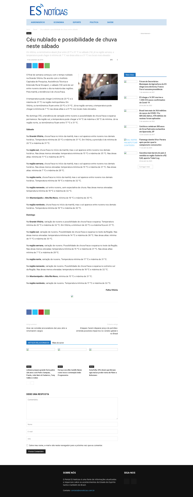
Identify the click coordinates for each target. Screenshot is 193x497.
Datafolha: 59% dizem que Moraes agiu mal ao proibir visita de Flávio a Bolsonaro (103, 372)
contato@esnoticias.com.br (83, 490)
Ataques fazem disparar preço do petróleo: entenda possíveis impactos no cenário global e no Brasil (97, 331)
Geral (35, 29)
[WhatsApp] (47, 65)
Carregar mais (144, 167)
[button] (163, 22)
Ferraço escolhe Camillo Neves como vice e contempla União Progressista (70, 372)
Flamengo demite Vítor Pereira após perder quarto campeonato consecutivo (152, 142)
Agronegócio (38, 22)
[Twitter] (35, 65)
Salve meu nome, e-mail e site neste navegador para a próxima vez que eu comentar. (66, 445)
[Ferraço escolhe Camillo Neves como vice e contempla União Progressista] (72, 358)
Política (94, 22)
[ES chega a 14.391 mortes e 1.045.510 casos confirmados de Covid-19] (130, 100)
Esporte (77, 22)
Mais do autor (58, 343)
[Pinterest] (41, 65)
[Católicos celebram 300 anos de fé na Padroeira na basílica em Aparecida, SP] (130, 129)
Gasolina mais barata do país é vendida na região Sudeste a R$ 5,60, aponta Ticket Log (152, 155)
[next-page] (32, 383)
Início (28, 29)
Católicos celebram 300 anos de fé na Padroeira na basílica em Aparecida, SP (152, 129)
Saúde (110, 22)
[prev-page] (28, 383)
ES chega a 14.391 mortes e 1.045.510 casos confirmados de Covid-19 (152, 100)
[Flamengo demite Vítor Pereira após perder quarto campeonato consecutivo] (130, 143)
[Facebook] (29, 65)
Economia (59, 22)
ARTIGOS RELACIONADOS (38, 343)
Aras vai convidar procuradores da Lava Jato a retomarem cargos (46, 329)
